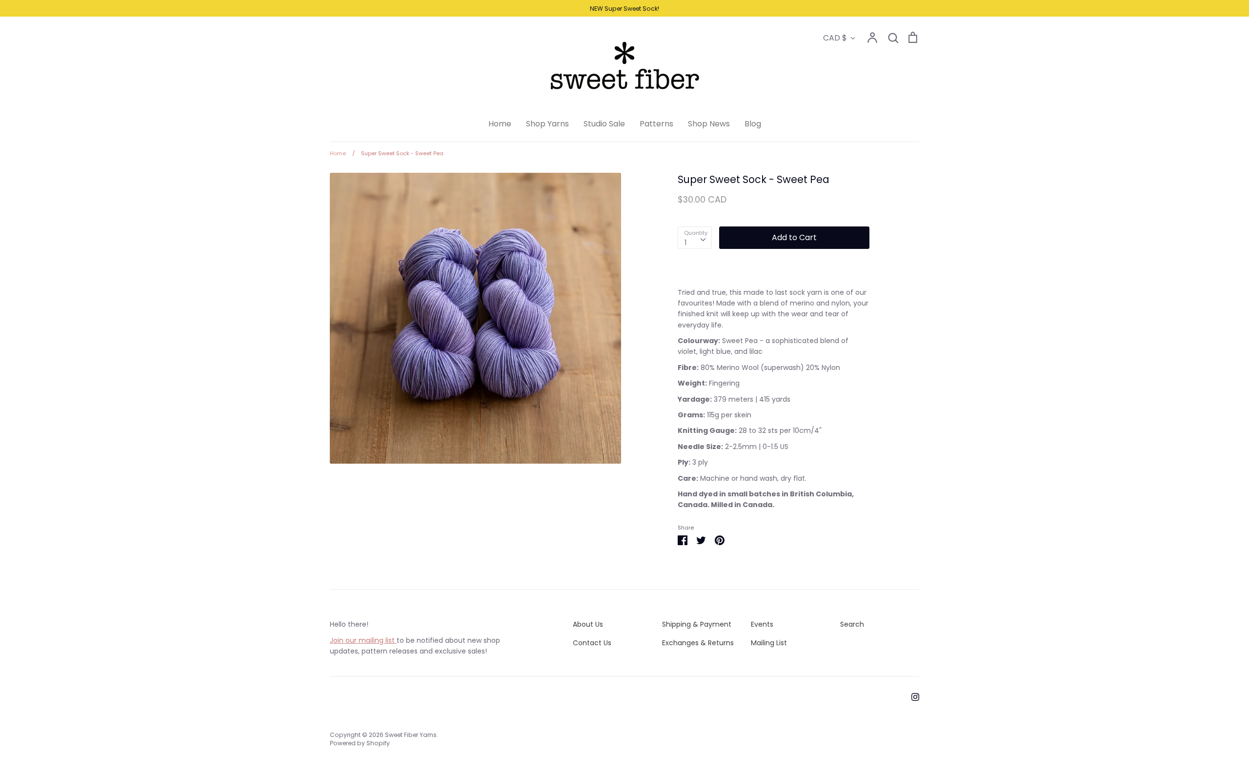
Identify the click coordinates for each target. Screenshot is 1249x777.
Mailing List (769, 643)
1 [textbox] (685, 242)
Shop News (709, 123)
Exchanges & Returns (698, 643)
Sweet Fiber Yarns (411, 735)
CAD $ (835, 37)
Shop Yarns (547, 123)
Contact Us (592, 643)
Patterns (656, 123)
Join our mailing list (363, 640)
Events (762, 624)
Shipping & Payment (696, 624)
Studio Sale (604, 123)
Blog (753, 123)
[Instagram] (911, 696)
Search (852, 624)
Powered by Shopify (360, 743)
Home (499, 123)
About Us (588, 624)
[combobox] (695, 237)
